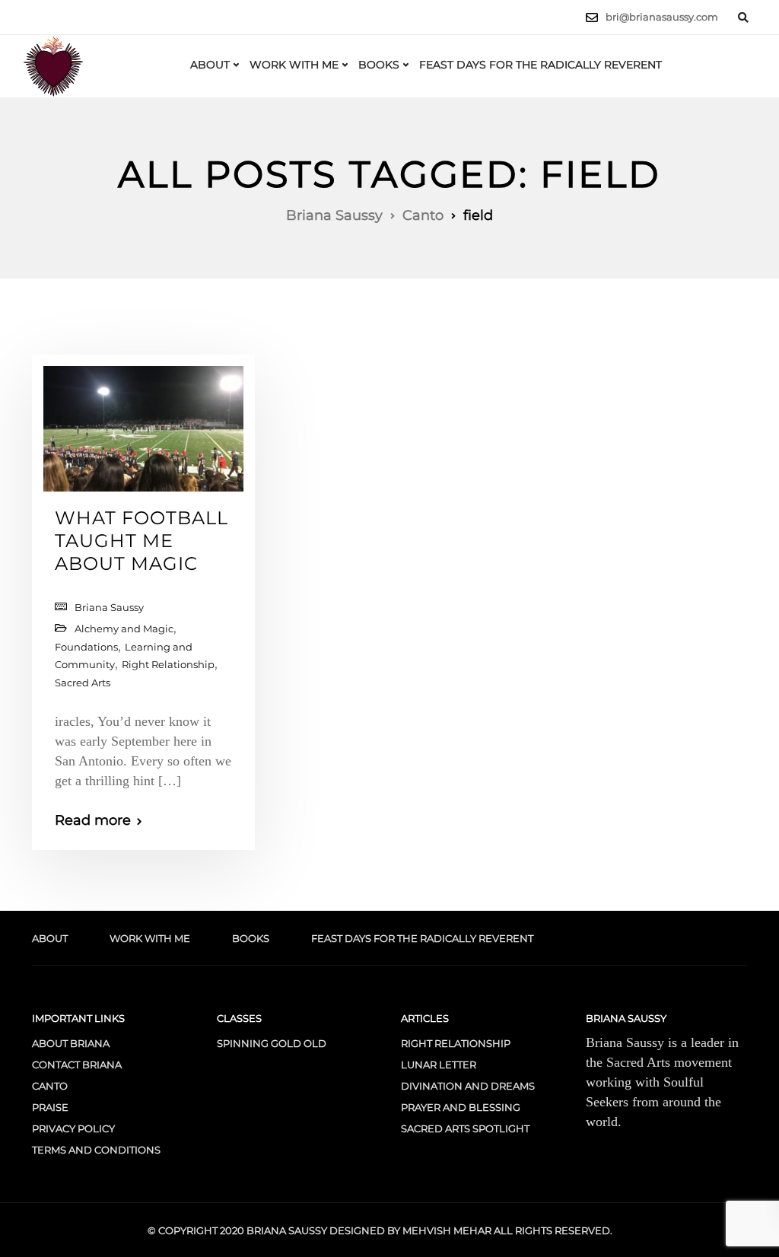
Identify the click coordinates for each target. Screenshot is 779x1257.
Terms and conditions (96, 1150)
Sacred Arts (82, 682)
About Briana (71, 1043)
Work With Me (294, 65)
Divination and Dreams (468, 1086)
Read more (93, 820)
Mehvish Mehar (446, 1230)
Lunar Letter (438, 1064)
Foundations (86, 647)
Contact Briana (77, 1064)
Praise (50, 1107)
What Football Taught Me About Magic (141, 540)
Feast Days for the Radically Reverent (540, 65)
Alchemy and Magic (124, 628)
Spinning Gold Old (271, 1043)
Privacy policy (73, 1128)
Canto (50, 1086)
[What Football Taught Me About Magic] (143, 422)
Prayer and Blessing (460, 1107)
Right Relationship (168, 664)
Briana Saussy (109, 607)
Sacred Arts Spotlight (465, 1128)
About (210, 65)
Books (378, 65)
